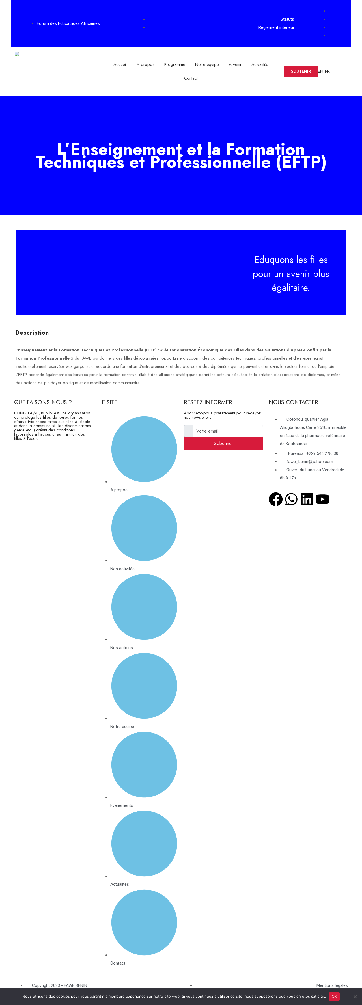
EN (320, 71)
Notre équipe (207, 64)
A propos (145, 64)
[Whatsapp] (291, 499)
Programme (174, 64)
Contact (191, 78)
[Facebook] (276, 499)
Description (32, 333)
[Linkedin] (307, 499)
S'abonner (223, 443)
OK (334, 996)
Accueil (120, 64)
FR (327, 71)
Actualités (259, 64)
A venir (235, 64)
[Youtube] (322, 499)
